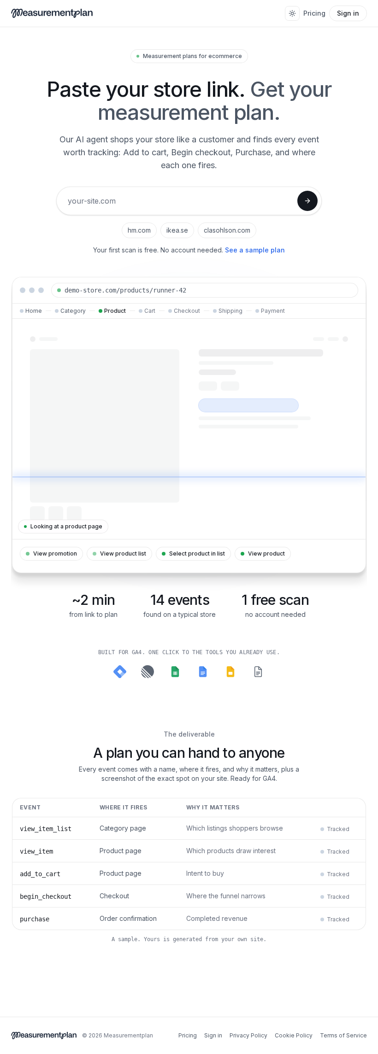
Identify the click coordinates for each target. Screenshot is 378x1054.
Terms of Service (343, 1035)
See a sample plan (255, 250)
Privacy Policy (248, 1035)
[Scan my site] (307, 201)
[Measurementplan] (52, 13)
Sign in (348, 13)
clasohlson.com (227, 230)
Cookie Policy (294, 1035)
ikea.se (177, 230)
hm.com (139, 230)
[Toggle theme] (292, 13)
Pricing (314, 13)
